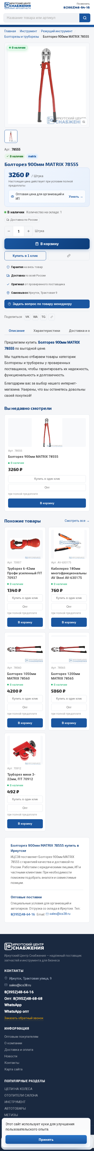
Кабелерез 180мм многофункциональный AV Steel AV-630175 (69, 573)
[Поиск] (84, 18)
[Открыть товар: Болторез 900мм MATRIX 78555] (47, 432)
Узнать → (76, 196)
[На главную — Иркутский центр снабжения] (17, 5)
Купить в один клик (47, 478)
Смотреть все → (77, 521)
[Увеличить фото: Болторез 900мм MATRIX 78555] (83, 121)
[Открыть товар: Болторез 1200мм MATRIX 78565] (69, 649)
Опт (47, 487)
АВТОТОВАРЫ (15, 1108)
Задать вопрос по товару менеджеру (42, 304)
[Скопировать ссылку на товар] (69, 255)
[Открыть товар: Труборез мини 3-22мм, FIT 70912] (25, 750)
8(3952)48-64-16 (76, 6)
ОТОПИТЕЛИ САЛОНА (21, 1095)
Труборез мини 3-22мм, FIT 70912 (21, 777)
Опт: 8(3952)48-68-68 (23, 998)
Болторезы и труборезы (24, 363)
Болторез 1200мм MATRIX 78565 (65, 676)
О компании (13, 1043)
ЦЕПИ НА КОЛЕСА (18, 1089)
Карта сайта (13, 1069)
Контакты (11, 1063)
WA (35, 317)
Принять (46, 1139)
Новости (10, 1056)
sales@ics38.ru (60, 913)
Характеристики (46, 330)
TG (43, 317)
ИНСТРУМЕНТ (15, 1102)
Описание (17, 330)
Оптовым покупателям (21, 1037)
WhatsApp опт (16, 1011)
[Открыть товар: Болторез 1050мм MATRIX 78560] (25, 649)
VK (27, 317)
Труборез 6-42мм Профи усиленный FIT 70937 (24, 573)
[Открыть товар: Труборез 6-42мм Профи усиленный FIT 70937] (25, 544)
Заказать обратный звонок (23, 1018)
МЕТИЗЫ (11, 1115)
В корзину (49, 243)
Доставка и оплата (18, 1050)
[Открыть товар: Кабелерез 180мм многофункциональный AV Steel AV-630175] (69, 544)
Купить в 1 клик (25, 256)
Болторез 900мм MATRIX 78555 (33, 457)
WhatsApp (13, 1005)
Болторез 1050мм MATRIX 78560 (21, 676)
